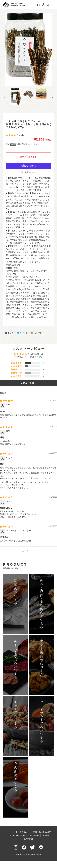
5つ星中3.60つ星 (35, 354)
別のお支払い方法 (28, 172)
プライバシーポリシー (16, 836)
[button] (12, 135)
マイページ (10, 832)
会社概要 (46, 836)
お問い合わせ (34, 836)
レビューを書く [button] (28, 383)
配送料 (13, 144)
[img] (6, 400)
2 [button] (27, 551)
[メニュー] (52, 5)
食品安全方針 (29, 839)
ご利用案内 (23, 832)
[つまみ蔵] (19, 4)
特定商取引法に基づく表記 (41, 832)
